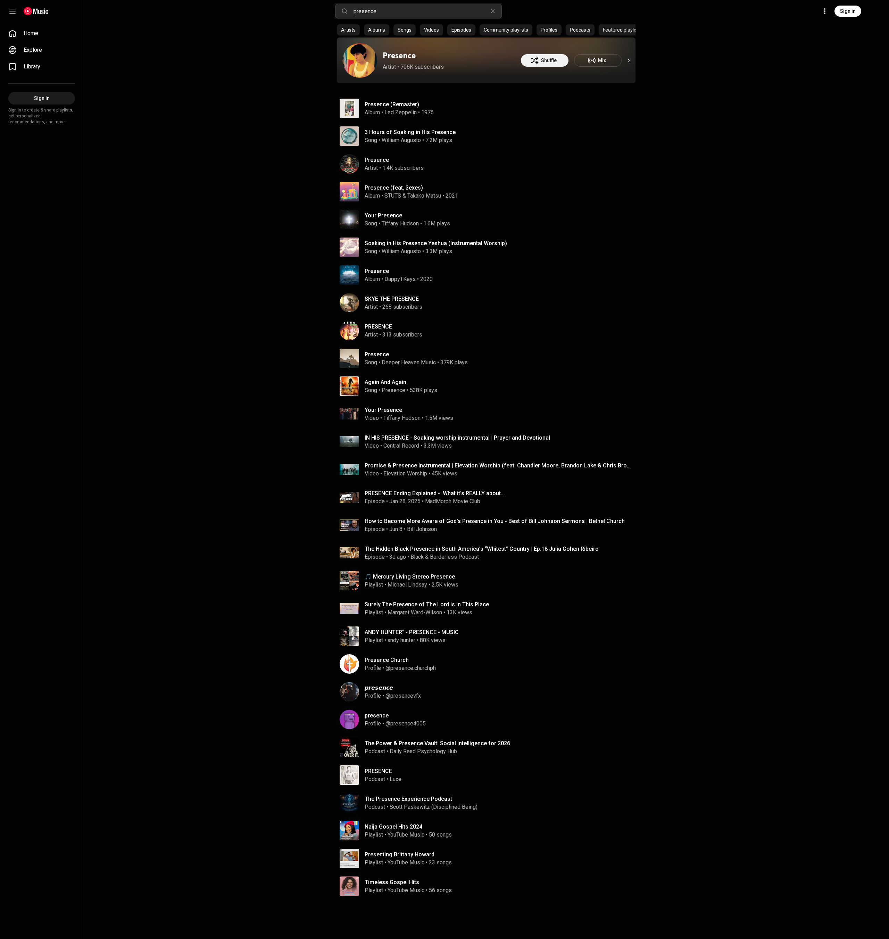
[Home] (36, 11)
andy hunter (401, 640)
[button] (349, 108)
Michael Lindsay (407, 584)
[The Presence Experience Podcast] (489, 803)
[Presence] (359, 60)
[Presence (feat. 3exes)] (489, 192)
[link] (42, 33)
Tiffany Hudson (400, 223)
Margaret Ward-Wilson (415, 612)
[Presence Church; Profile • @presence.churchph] (489, 664)
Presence (399, 55)
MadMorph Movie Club (452, 501)
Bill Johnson (422, 529)
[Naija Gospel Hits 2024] (489, 831)
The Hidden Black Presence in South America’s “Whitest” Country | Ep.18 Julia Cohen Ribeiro (482, 549)
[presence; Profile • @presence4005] (489, 719)
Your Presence (383, 215)
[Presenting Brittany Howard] (489, 858)
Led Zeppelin (400, 112)
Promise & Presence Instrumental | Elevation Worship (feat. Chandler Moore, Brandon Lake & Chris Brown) (499, 465)
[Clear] (492, 11)
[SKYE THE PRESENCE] (489, 303)
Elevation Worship (405, 473)
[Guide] (12, 11)
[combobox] (427, 11)
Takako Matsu (424, 195)
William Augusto (401, 140)
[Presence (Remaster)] (489, 108)
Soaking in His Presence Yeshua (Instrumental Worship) (436, 243)
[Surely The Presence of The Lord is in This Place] (489, 608)
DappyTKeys (400, 279)
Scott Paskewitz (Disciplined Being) (433, 807)
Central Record (401, 445)
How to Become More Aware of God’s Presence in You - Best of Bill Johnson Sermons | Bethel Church (495, 521)
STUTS (392, 195)
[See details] (628, 60)
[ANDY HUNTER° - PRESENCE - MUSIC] (489, 636)
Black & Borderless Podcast (444, 557)
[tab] (348, 29)
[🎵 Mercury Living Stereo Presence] (489, 581)
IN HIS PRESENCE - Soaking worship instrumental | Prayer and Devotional (457, 437)
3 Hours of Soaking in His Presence (410, 132)
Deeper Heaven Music (409, 362)
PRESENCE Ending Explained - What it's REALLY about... (435, 493)
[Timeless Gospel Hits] (489, 886)
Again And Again (385, 382)
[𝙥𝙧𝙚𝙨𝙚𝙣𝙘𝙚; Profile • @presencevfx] (489, 692)
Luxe (395, 779)
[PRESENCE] (489, 330)
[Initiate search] (344, 11)
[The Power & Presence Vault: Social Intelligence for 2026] (489, 747)
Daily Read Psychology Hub (423, 751)
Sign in (848, 11)
